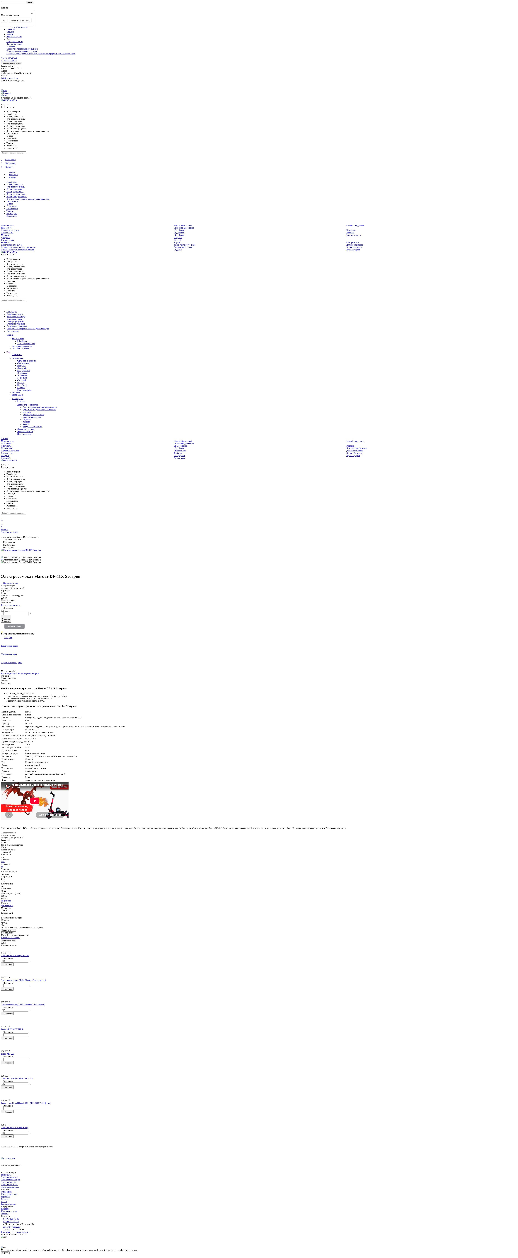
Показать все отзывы (10, 937)
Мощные (5, 235)
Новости (5, 1209)
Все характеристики (10, 605)
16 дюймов (179, 233)
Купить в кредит (19, 27)
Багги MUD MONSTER (12, 1029)
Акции (9, 34)
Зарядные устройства (32, 426)
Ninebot (177, 240)
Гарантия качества (9, 646)
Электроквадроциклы (16, 196)
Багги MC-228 (7, 1054)
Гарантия (10, 29)
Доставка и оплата (9, 1194)
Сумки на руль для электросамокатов (18, 247)
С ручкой (178, 237)
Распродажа (11, 213)
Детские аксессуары (183, 247)
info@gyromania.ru (9, 78)
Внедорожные (7, 240)
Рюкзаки (5, 242)
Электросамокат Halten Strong (14, 1127)
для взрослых (7, 905)
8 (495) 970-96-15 (9, 61)
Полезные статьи (9, 1211)
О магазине (6, 1192)
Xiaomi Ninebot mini (183, 225)
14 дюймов (179, 235)
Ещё (8, 352)
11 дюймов (6, 901)
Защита (26, 424)
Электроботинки (354, 247)
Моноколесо (12, 208)
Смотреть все (352, 242)
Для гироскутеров (354, 245)
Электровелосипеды (15, 187)
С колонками (7, 233)
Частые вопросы (14, 44)
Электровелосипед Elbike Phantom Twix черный (23, 1005)
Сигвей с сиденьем (355, 225)
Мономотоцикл (353, 235)
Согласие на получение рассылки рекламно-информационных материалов (40, 54)
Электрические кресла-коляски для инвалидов (27, 199)
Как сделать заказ (14, 41)
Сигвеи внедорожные (184, 228)
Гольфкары (11, 182)
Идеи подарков (353, 250)
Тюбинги (10, 211)
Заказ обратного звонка (11, 63)
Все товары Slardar (9, 673)
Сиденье (178, 250)
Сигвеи (9, 204)
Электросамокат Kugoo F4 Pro (15, 955)
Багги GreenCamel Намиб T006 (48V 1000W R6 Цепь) (25, 1103)
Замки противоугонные (184, 245)
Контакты (11, 46)
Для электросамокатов (11, 245)
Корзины (178, 242)
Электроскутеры (14, 189)
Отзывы (10, 32)
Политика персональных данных (21, 51)
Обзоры (4, 1214)
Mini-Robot (6, 228)
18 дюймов (179, 230)
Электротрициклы (14, 191)
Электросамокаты (14, 184)
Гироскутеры (12, 201)
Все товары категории (28, 673)
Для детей (5, 237)
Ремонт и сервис (14, 37)
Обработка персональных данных (22, 49)
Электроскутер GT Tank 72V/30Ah (17, 1078)
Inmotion (350, 233)
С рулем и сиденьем (10, 230)
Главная (4, 529)
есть (3, 862)
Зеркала (26, 422)
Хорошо (5, 1253)
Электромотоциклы (15, 194)
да (2, 867)
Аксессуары (12, 216)
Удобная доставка (9, 654)
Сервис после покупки (11, 662)
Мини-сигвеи (7, 225)
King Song (351, 230)
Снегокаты (11, 206)
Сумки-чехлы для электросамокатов (17, 250)
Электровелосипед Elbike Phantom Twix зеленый (23, 980)
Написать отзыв (8, 930)
